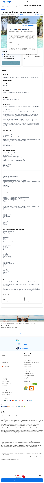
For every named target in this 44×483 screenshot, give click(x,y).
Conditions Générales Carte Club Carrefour (31, 362)
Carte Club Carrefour (27, 366)
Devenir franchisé (5, 357)
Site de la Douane (27, 357)
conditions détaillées (20, 432)
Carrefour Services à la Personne (7, 392)
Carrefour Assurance (5, 388)
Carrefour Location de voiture (7, 383)
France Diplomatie (27, 355)
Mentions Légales (27, 367)
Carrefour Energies (5, 386)
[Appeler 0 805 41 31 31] (33, 384)
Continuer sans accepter (28, 25)
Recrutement (4, 358)
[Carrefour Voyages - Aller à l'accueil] (6, 2)
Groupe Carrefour (5, 379)
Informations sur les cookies (29, 373)
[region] (22, 39)
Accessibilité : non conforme (29, 375)
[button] (11, 63)
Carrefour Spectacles (5, 381)
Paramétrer (12, 51)
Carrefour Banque (5, 385)
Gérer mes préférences (28, 377)
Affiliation (3, 355)
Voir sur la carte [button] (20, 14)
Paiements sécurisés (27, 364)
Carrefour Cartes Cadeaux (6, 390)
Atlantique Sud (14, 6)
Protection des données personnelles (30, 371)
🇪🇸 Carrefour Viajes (5, 366)
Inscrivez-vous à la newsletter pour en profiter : (9, 327)
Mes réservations (27, 381)
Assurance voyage (5, 362)
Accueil (3, 6)
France (8, 6)
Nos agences (26, 379)
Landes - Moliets (19, 6)
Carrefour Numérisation (6, 394)
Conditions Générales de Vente (29, 358)
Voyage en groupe (5, 360)
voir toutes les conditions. (14, 415)
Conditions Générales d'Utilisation (30, 360)
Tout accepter (20, 51)
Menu (15, 2)
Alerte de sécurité (27, 369)
